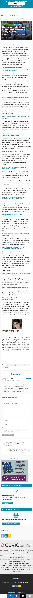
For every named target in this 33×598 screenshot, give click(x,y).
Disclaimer (19, 582)
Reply (28, 378)
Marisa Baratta (7, 34)
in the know (4, 37)
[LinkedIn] (10, 596)
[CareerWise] (16, 578)
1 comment (10, 36)
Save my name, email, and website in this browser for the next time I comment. (16, 431)
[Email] (29, 596)
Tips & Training (17, 24)
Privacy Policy (5, 582)
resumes (10, 37)
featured (17, 36)
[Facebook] (16, 596)
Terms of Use (13, 582)
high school (22, 36)
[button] (16, 4)
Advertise (25, 582)
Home (3, 18)
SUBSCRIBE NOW (17, 3)
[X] (23, 596)
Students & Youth (7, 24)
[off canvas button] (2, 15)
